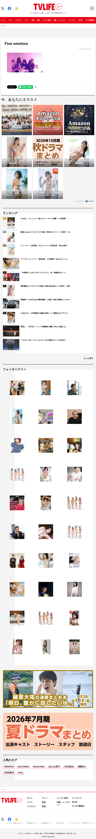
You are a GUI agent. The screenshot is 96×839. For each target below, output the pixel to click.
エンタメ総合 (46, 20)
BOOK (81, 20)
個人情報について (32, 823)
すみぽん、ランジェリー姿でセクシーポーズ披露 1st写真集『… (44, 218)
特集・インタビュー (60, 20)
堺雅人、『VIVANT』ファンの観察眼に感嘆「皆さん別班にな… (43, 327)
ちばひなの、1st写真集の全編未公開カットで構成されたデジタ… (44, 313)
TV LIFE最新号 (90, 20)
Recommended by (80, 201)
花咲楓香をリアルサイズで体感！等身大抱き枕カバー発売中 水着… (45, 286)
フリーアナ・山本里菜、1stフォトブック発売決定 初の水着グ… (44, 245)
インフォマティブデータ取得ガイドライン (81, 823)
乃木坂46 (69, 766)
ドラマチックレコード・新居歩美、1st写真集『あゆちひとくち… (44, 259)
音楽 (33, 20)
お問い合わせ (60, 823)
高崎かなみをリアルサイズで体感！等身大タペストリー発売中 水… (45, 232)
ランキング (72, 20)
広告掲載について (47, 823)
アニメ (27, 20)
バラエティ (18, 20)
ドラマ (10, 20)
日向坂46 (9, 772)
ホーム (3, 20)
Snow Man (39, 766)
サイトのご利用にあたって (14, 823)
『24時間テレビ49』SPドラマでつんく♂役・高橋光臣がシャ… (43, 272)
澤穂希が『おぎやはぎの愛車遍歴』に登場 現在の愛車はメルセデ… (45, 299)
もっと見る (88, 358)
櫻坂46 (82, 766)
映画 (38, 20)
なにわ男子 (55, 766)
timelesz (9, 766)
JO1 (21, 772)
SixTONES (24, 766)
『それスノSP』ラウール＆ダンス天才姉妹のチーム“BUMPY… (43, 340)
